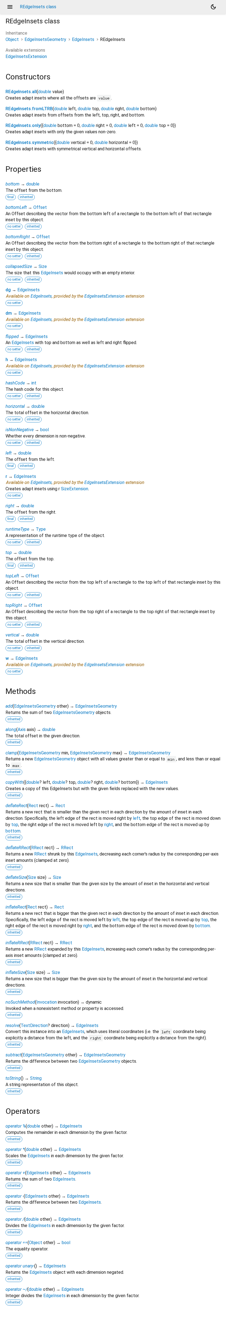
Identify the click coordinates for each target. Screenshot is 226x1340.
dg (8, 289)
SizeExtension (74, 488)
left (9, 453)
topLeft (12, 575)
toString (13, 1078)
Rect (33, 805)
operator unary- (20, 1266)
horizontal (15, 406)
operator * (15, 1149)
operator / (15, 1219)
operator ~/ (16, 1289)
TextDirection (34, 1025)
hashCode (15, 383)
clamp (11, 752)
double (44, 91)
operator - (15, 1196)
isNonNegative (20, 429)
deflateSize (16, 877)
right (10, 505)
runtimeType (17, 529)
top (9, 552)
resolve (12, 1025)
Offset (40, 207)
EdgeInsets (83, 39)
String (36, 1078)
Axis (22, 729)
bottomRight (18, 236)
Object (12, 39)
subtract (13, 1054)
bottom (13, 184)
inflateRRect (17, 942)
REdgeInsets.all (21, 91)
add (9, 706)
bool (44, 429)
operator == (17, 1242)
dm (9, 313)
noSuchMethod (20, 1002)
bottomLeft (16, 207)
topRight (14, 605)
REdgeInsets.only (23, 125)
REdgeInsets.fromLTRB (29, 108)
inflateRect (16, 907)
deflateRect (16, 805)
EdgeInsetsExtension (26, 56)
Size (43, 266)
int (33, 383)
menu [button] (10, 7)
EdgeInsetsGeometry (45, 39)
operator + (15, 1172)
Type (41, 529)
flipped (12, 336)
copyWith (14, 782)
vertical (12, 635)
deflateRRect (18, 847)
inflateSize (15, 972)
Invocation (46, 1002)
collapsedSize (19, 266)
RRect (37, 847)
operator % (16, 1126)
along (11, 729)
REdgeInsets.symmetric (30, 142)
